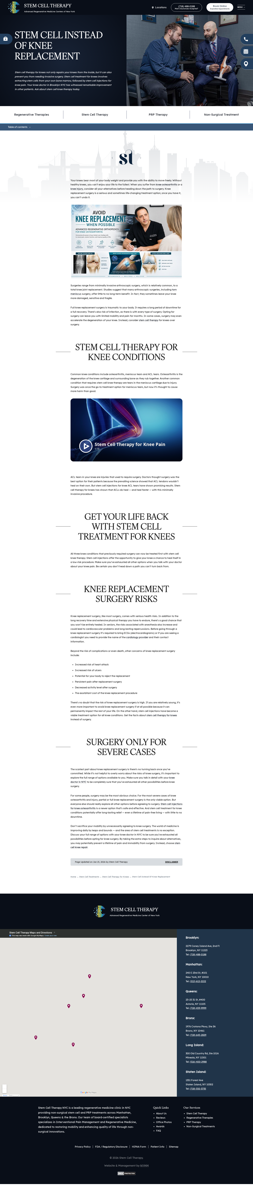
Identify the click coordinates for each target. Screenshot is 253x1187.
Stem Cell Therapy (95, 114)
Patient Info (157, 1146)
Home (73, 876)
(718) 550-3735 (198, 1088)
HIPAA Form (139, 1146)
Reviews (160, 1117)
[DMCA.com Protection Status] (126, 1173)
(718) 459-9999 (198, 1008)
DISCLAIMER (171, 862)
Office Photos (164, 1122)
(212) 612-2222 (198, 981)
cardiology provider (137, 637)
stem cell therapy (148, 320)
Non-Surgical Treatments (200, 1126)
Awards (160, 1126)
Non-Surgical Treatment (221, 114)
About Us (161, 1113)
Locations (161, 7)
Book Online (220, 7)
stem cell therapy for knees (162, 715)
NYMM (144, 1165)
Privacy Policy (83, 1146)
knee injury (77, 188)
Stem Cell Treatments (89, 876)
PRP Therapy (158, 114)
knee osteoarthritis (166, 184)
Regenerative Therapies (199, 1117)
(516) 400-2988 (198, 1061)
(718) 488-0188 (186, 7)
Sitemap (173, 1146)
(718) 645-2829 (198, 1035)
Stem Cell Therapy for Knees (115, 876)
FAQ (158, 1130)
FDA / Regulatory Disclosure (111, 1146)
